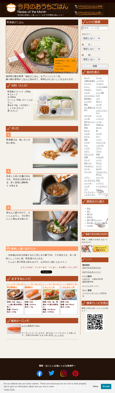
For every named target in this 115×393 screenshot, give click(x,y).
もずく (87, 151)
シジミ (99, 139)
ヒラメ (99, 166)
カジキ (99, 134)
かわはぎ (100, 157)
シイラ (99, 160)
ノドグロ (100, 81)
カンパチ (100, 177)
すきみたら (89, 166)
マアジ (99, 148)
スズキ (87, 142)
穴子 (98, 96)
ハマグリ (100, 119)
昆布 (98, 180)
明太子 (87, 125)
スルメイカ (101, 142)
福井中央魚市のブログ (91, 272)
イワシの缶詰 (101, 87)
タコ (86, 145)
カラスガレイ (89, 96)
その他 (90, 226)
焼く (89, 211)
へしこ (99, 189)
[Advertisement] (59, 349)
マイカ (87, 169)
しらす (87, 186)
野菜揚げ (88, 99)
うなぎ (87, 134)
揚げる (90, 214)
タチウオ (88, 116)
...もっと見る (58, 335)
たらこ (87, 87)
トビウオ (100, 145)
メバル (99, 122)
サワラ (99, 107)
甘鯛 (86, 157)
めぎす (99, 169)
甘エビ (87, 131)
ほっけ (87, 78)
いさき (87, 93)
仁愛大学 (86, 279)
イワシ (87, 177)
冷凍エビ (100, 125)
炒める (90, 217)
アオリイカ (89, 154)
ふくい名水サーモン (31, 326)
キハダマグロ (89, 180)
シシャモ (88, 183)
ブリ (86, 189)
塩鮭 (86, 139)
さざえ (87, 136)
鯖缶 (86, 104)
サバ (98, 136)
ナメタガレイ (101, 186)
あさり (99, 128)
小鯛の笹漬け (89, 81)
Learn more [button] (9, 389)
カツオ (99, 104)
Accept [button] (106, 386)
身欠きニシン (89, 122)
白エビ (99, 163)
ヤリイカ (88, 172)
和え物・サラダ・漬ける (97, 223)
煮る (89, 208)
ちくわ (99, 78)
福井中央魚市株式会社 (91, 268)
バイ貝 (87, 119)
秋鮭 (98, 154)
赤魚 (86, 128)
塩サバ (99, 101)
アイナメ (88, 84)
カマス (99, 90)
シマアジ (100, 183)
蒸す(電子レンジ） (95, 220)
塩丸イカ (88, 163)
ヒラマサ (88, 101)
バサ (98, 99)
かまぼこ (88, 90)
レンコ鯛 (100, 93)
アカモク (100, 84)
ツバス (99, 116)
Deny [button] (95, 386)
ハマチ (87, 148)
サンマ (87, 160)
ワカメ (99, 151)
